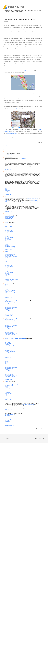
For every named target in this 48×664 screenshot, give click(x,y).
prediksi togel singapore (9, 216)
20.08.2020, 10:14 (8, 226)
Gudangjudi (7, 275)
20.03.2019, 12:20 (8, 211)
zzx (5, 157)
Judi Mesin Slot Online (9, 301)
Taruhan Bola (7, 190)
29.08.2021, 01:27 (8, 409)
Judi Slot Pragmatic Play (9, 308)
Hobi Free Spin (8, 363)
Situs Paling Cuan (8, 393)
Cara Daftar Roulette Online (10, 313)
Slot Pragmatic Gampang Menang (11, 384)
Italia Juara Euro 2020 (9, 356)
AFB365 (6, 395)
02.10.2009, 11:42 (8, 154)
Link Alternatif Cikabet (9, 278)
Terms (43, 438)
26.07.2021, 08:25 (8, 399)
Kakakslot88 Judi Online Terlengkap (11, 279)
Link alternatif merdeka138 (10, 414)
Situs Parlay (7, 309)
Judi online (7, 187)
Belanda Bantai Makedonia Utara (11, 293)
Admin (6, 171)
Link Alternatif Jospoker (9, 255)
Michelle (6, 411)
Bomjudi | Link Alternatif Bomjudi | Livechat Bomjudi (15, 300)
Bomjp (6, 396)
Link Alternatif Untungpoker (10, 246)
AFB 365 (6, 394)
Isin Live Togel (7, 303)
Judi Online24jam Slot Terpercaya (11, 307)
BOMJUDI (7, 251)
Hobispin (6, 240)
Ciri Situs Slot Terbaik (9, 296)
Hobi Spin (7, 236)
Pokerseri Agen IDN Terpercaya (11, 256)
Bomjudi (6, 387)
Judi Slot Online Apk (8, 311)
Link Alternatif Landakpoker (10, 254)
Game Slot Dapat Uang (9, 388)
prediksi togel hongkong (9, 217)
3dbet (6, 377)
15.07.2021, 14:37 (8, 357)
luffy (6, 196)
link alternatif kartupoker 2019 (32, 198)
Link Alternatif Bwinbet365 (10, 253)
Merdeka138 (7, 415)
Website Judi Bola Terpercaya (10, 310)
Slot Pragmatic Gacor (9, 385)
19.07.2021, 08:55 (8, 379)
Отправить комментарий (9, 425)
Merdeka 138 (7, 417)
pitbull (6, 151)
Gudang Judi (7, 243)
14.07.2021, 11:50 (8, 336)
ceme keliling (7, 192)
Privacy (40, 438)
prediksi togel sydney (9, 218)
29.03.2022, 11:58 (8, 423)
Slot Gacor (7, 420)
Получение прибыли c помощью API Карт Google (19, 19)
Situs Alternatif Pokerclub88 (10, 334)
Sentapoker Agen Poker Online (10, 247)
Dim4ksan (7, 401)
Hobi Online (7, 238)
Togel (6, 189)
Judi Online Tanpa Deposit (10, 302)
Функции (7, 145)
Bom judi (6, 386)
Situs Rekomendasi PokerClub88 (11, 333)
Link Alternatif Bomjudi (9, 230)
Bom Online (7, 232)
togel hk (6, 188)
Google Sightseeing (16, 108)
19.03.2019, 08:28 (8, 194)
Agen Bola (7, 191)
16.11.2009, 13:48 (8, 169)
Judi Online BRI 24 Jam (9, 391)
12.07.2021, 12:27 (8, 315)
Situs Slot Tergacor (8, 288)
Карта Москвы (23, 158)
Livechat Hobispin (8, 239)
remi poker (7, 200)
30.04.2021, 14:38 (8, 249)
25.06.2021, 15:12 (8, 297)
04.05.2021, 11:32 (8, 280)
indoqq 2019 (24, 202)
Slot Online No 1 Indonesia (10, 286)
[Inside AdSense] (16, 8)
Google (36, 438)
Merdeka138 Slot (8, 416)
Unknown (7, 222)
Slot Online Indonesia (9, 231)
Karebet (6, 213)
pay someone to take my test (28, 404)
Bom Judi (6, 233)
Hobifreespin (7, 364)
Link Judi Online (8, 304)
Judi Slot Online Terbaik (9, 314)
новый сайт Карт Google (12, 133)
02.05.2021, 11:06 (8, 261)
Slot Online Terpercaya (9, 419)
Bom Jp (6, 398)
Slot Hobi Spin (7, 285)
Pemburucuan (7, 392)
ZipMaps (25, 70)
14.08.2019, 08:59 (8, 220)
